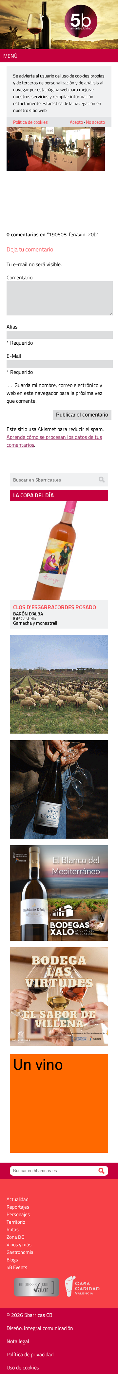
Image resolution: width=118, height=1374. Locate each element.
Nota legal (18, 1341)
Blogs (12, 1259)
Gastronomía (20, 1252)
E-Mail (14, 356)
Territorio (16, 1222)
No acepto (95, 121)
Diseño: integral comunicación (40, 1328)
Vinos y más (19, 1244)
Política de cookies (30, 121)
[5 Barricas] (81, 22)
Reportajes (18, 1207)
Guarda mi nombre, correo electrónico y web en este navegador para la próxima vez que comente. (54, 393)
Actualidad (18, 1199)
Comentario (19, 277)
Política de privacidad (30, 1354)
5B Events (17, 1267)
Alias (12, 327)
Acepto (76, 121)
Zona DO (16, 1237)
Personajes (18, 1214)
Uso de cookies (23, 1367)
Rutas (13, 1229)
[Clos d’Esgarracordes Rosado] (59, 550)
